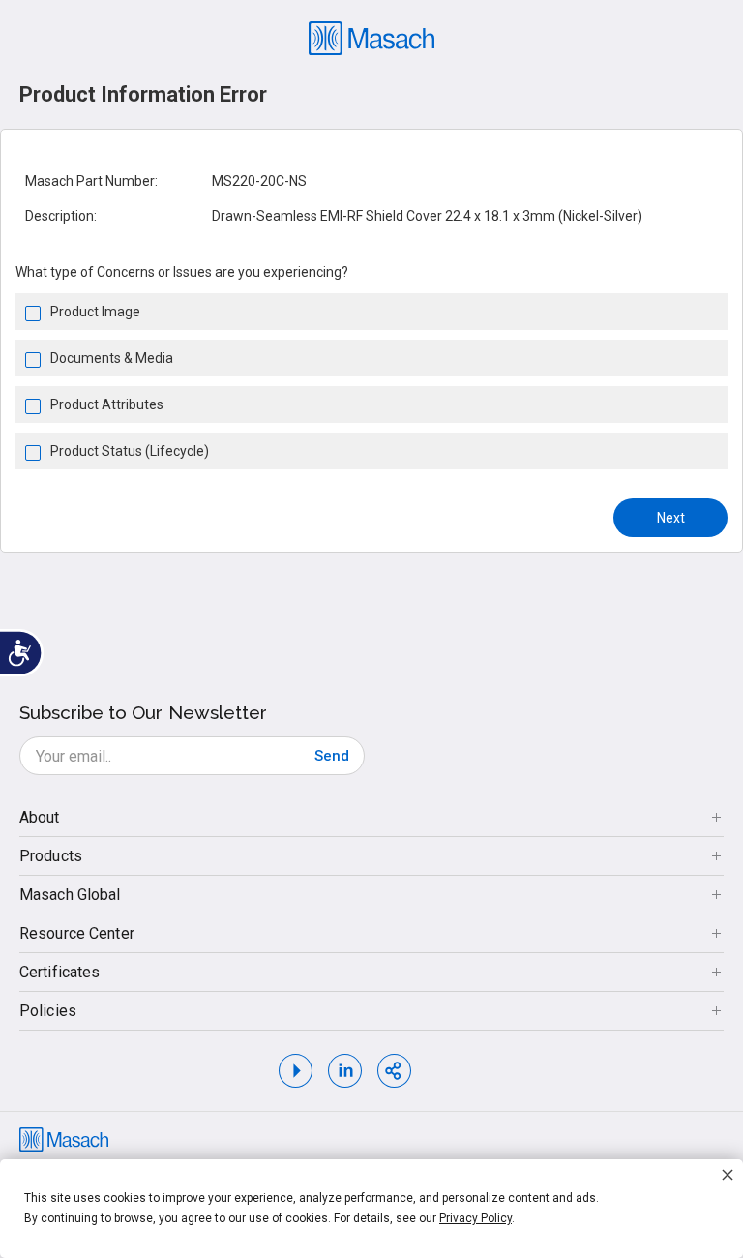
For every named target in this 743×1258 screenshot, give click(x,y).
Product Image (95, 311)
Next (671, 517)
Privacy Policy (475, 1218)
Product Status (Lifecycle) (129, 451)
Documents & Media (111, 358)
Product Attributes (106, 404)
